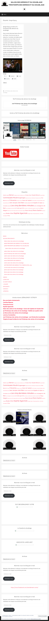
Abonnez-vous (9, 183)
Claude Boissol (36, 195)
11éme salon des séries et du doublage (14, 262)
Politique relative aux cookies (36, 618)
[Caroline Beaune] (39, 431)
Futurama (13, 200)
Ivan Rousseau (34, 200)
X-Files (8, 215)
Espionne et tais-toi (29, 385)
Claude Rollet (42, 195)
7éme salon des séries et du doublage (13, 274)
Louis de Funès (37, 208)
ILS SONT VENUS (7, 281)
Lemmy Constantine (9, 315)
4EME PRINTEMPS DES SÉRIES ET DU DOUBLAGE (16, 245)
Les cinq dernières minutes (22, 205)
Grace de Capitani (27, 200)
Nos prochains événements (11, 300)
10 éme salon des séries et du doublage (14, 267)
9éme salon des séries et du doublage (13, 269)
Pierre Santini (37, 210)
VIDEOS (5, 277)
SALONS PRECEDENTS (8, 238)
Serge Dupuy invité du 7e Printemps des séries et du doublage (10, 28)
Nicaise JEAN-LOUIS (16, 210)
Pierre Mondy (28, 210)
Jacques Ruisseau (40, 200)
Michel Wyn (9, 210)
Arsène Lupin (6, 195)
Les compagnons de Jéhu (10, 208)
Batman (11, 195)
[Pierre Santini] (39, 418)
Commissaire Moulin (10, 198)
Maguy (41, 208)
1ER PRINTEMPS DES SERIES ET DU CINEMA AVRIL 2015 (18, 265)
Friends (8, 200)
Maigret (5, 210)
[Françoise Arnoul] (9, 431)
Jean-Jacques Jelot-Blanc (17, 202)
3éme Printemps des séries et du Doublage (15, 253)
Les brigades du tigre (36, 202)
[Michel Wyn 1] (9, 418)
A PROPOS (5, 291)
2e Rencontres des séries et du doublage (15, 313)
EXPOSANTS (6, 286)
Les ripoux (26, 208)
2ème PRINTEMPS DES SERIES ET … (13, 260)
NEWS (4, 236)
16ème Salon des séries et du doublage (14, 241)
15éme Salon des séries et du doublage (15, 248)
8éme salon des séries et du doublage (13, 272)
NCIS (12, 210)
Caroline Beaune (8, 302)
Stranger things (30, 213)
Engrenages (21, 198)
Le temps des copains (31, 208)
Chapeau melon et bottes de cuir (19, 195)
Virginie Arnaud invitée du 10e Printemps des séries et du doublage (23, 319)
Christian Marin (28, 195)
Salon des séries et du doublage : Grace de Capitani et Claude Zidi (23, 308)
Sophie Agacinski (20, 213)
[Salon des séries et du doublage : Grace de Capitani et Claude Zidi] (9, 445)
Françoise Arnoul (8, 304)
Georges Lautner (19, 200)
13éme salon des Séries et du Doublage (14, 255)
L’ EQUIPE (5, 284)
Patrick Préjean (22, 210)
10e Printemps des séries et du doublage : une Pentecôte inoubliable (24, 317)
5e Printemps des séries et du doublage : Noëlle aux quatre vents (23, 311)
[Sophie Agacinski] (26, 431)
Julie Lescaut (28, 202)
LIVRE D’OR (6, 279)
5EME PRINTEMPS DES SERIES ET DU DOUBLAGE (16, 243)
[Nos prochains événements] (22, 418)
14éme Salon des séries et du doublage (14, 251)
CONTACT (5, 288)
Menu (5, 14)
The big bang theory (36, 213)
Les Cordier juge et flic (19, 208)
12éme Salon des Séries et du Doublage (14, 258)
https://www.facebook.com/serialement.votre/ (24, 587)
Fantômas (33, 385)
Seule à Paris (9, 213)
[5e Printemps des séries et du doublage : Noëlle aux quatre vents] (39, 445)
